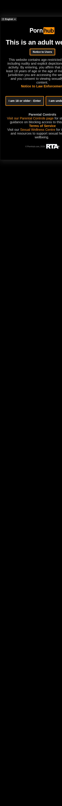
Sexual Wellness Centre (37, 129)
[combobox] (9, 19)
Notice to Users (42, 51)
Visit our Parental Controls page (30, 118)
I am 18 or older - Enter (25, 100)
